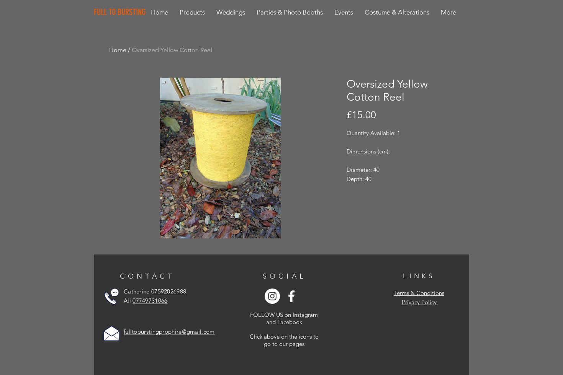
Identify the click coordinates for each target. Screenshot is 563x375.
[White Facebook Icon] (291, 296)
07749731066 (150, 300)
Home (117, 50)
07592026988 (168, 291)
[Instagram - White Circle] (272, 296)
